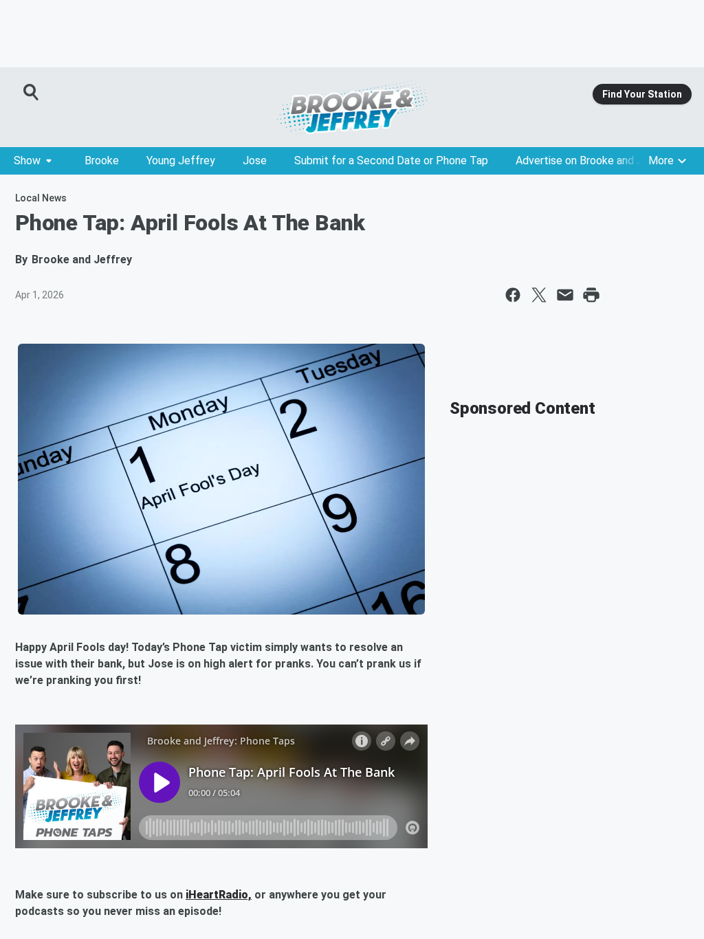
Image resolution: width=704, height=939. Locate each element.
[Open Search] (31, 92)
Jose (255, 160)
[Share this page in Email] (565, 295)
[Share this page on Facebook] (512, 295)
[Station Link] (352, 107)
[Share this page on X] (539, 295)
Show (27, 160)
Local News (41, 197)
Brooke (102, 160)
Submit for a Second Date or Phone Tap (391, 160)
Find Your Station (642, 94)
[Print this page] (591, 295)
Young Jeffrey (180, 160)
